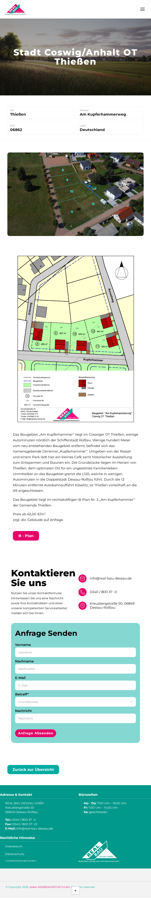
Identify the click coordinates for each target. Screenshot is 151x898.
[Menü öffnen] (142, 9)
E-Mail (20, 677)
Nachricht (23, 710)
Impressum (13, 846)
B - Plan (26, 536)
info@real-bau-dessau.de (111, 578)
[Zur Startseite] (15, 9)
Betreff (23, 694)
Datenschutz (14, 854)
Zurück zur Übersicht (33, 769)
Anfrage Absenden (35, 733)
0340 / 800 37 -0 (103, 592)
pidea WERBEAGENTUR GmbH (50, 887)
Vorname (23, 644)
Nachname (24, 661)
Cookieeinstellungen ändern (20, 860)
